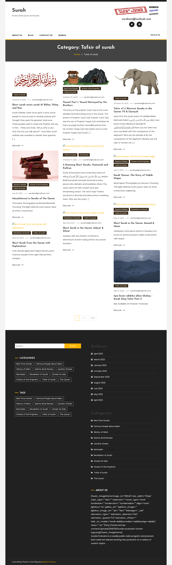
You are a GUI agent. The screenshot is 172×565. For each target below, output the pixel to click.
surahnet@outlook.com (42, 99)
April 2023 (98, 353)
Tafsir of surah (19, 95)
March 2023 (99, 359)
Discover (16, 145)
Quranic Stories (20, 185)
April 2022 (98, 400)
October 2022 (100, 371)
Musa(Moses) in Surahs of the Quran (33, 198)
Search (62, 35)
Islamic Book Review (44, 369)
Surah (19, 10)
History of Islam (23, 369)
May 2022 (98, 394)
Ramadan (21, 374)
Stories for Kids (59, 374)
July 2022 (98, 388)
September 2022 (102, 377)
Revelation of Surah (139, 209)
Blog (30, 35)
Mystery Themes (49, 562)
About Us (17, 35)
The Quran (84, 155)
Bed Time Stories (71, 88)
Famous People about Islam (49, 363)
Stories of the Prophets (91, 88)
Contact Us (45, 35)
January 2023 (100, 365)
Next (93, 318)
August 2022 (99, 382)
